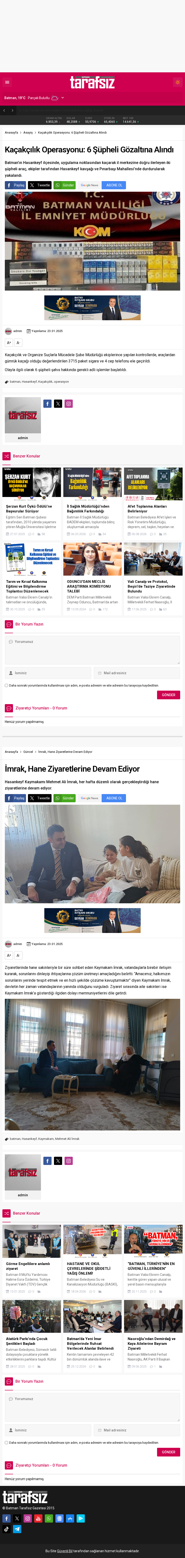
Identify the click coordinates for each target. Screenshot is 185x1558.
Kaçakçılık (45, 381)
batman (15, 381)
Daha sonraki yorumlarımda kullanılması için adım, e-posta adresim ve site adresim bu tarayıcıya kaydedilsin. (84, 685)
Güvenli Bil (65, 1551)
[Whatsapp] (49, 1518)
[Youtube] (38, 1518)
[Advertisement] (92, 36)
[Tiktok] (6, 1529)
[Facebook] (6, 1518)
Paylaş (19, 185)
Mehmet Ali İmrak (67, 1139)
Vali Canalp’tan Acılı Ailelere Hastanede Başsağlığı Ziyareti (63, 110)
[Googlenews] (59, 1518)
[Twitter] (17, 1518)
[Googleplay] (81, 1518)
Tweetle (43, 185)
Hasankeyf (29, 381)
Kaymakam (46, 1139)
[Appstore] (70, 1518)
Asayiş (28, 132)
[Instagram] (28, 1518)
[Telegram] (17, 1529)
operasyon (61, 381)
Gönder (68, 185)
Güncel (28, 752)
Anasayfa (11, 132)
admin (17, 331)
